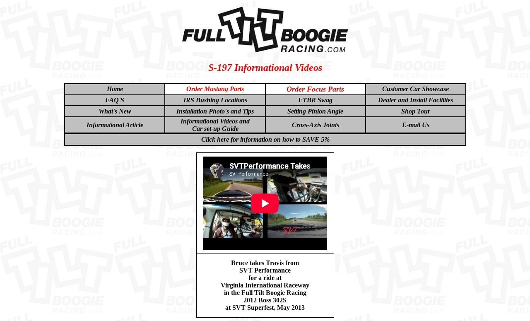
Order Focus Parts (315, 89)
